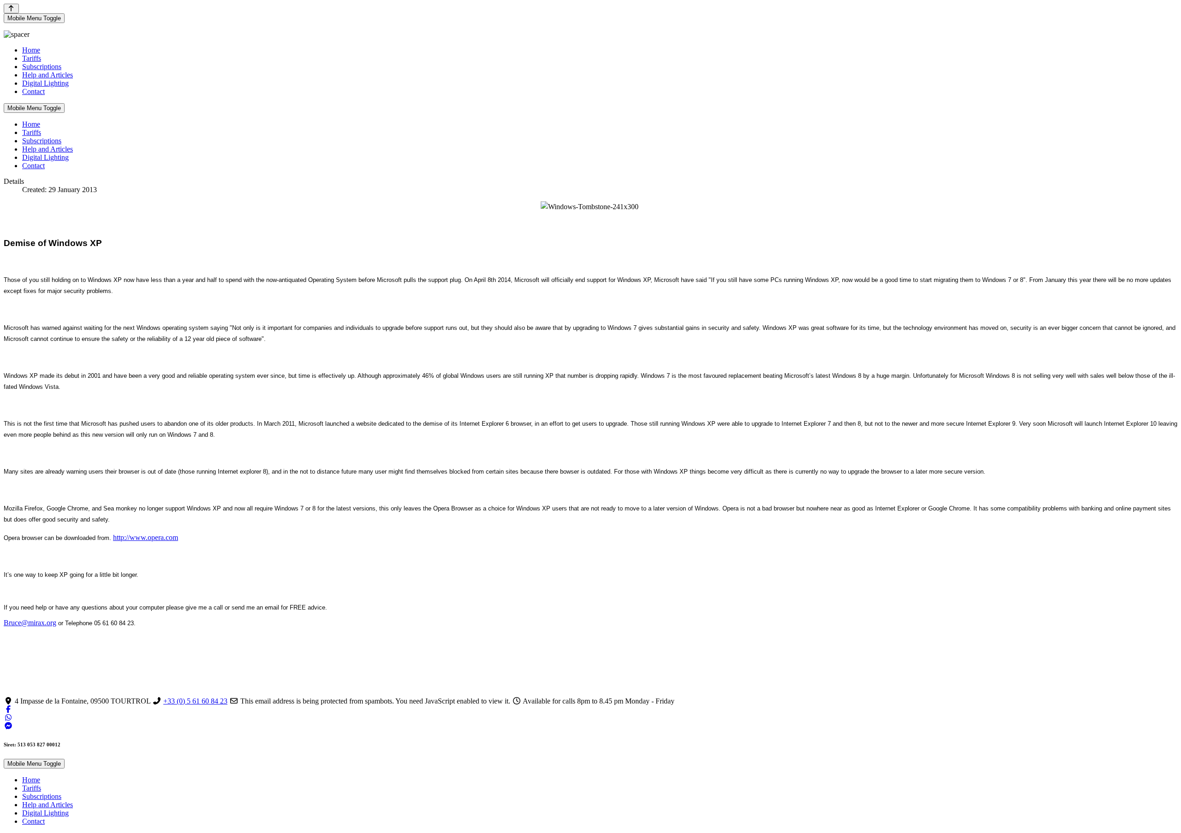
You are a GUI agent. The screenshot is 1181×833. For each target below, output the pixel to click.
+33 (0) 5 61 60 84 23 (195, 701)
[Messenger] (8, 726)
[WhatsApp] (8, 718)
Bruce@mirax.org (30, 623)
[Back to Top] (11, 8)
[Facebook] (8, 709)
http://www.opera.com (145, 537)
